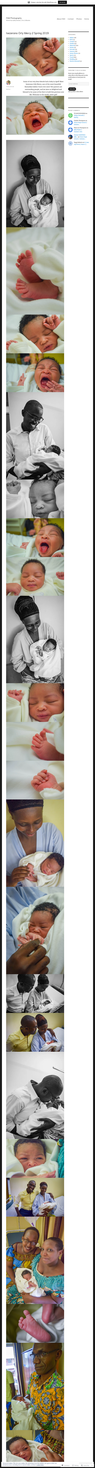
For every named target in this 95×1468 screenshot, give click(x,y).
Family (72, 43)
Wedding (72, 59)
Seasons (72, 51)
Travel (71, 57)
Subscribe (72, 89)
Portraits (72, 49)
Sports (72, 55)
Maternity (73, 45)
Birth (71, 39)
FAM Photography (14, 18)
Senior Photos (74, 53)
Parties (72, 47)
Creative (72, 41)
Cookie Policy (40, 1465)
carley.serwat (10, 86)
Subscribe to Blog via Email (77, 70)
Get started (62, 2)
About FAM (61, 19)
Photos (79, 19)
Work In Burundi (75, 61)
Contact (71, 19)
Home (86, 19)
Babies (8, 89)
